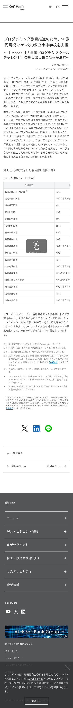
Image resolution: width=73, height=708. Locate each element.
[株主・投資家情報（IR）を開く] (65, 558)
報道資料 (53, 362)
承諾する (36, 701)
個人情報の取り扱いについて (19, 644)
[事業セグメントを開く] (65, 545)
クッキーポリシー (13, 658)
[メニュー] (65, 7)
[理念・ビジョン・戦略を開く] (65, 531)
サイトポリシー (12, 651)
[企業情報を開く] (65, 585)
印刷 (12, 503)
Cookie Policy (36, 678)
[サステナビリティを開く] (65, 571)
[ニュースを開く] (65, 518)
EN (57, 6)
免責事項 (9, 408)
